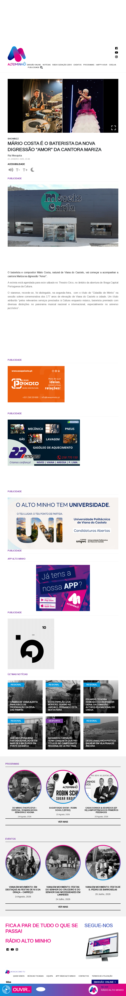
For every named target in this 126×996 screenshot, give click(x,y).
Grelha (112, 65)
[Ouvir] (11, 170)
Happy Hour (101, 65)
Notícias (47, 65)
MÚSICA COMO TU (17, 972)
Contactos (84, 976)
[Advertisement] (63, 21)
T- (18, 170)
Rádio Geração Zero (62, 65)
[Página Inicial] (17, 55)
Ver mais (63, 822)
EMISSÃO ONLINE (34, 65)
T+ (25, 170)
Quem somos (18, 976)
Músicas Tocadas (35, 976)
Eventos (77, 65)
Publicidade (33, 67)
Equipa (50, 976)
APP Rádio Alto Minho (65, 976)
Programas (88, 65)
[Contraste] (32, 170)
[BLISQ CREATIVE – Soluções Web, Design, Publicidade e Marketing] (8, 982)
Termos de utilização (102, 976)
